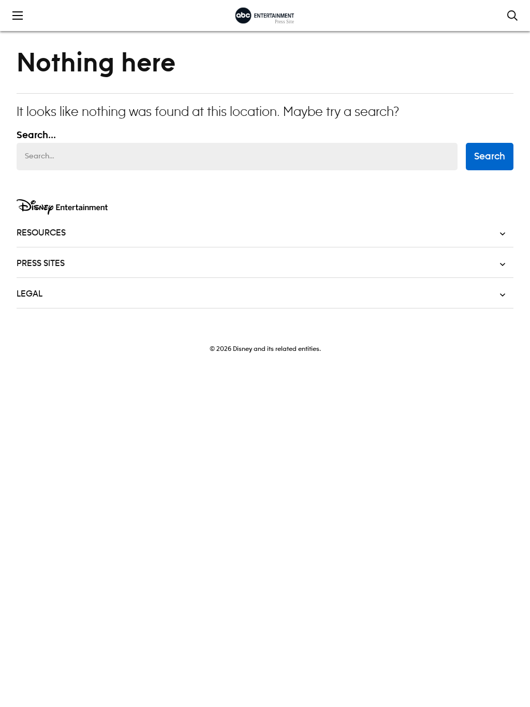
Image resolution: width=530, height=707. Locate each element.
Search (489, 157)
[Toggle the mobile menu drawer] (17, 15)
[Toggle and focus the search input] (512, 15)
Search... (36, 135)
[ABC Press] (265, 15)
